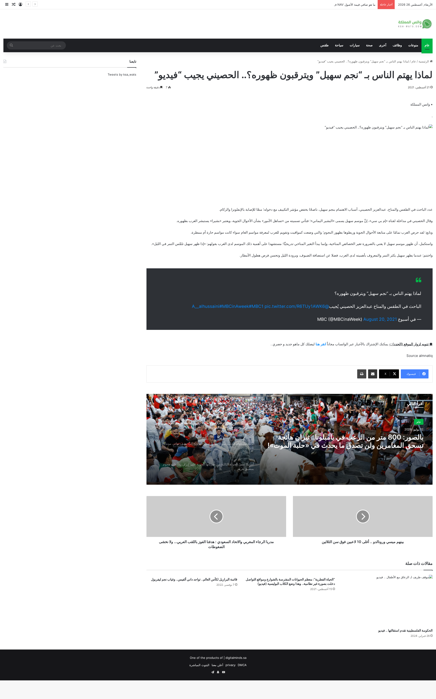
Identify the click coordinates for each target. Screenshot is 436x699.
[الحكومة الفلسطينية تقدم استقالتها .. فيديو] (387, 600)
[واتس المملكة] (415, 24)
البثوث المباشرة (199, 665)
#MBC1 (256, 306)
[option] (289, 439)
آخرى (382, 45)
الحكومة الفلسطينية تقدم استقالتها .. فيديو (405, 630)
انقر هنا (321, 344)
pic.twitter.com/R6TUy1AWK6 (295, 306)
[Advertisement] (289, 168)
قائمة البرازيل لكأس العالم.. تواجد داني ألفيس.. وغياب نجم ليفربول (193, 579)
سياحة (339, 45)
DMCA (242, 665)
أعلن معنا (217, 665)
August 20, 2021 (380, 319)
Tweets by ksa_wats (122, 74)
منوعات (413, 45)
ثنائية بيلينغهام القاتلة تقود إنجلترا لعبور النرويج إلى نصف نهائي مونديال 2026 (346, 442)
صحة (369, 45)
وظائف (397, 45)
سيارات (355, 45)
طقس (324, 45)
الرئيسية (424, 61)
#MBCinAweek (234, 306)
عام (427, 45)
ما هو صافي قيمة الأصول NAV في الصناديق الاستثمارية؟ (340, 4)
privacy (230, 665)
